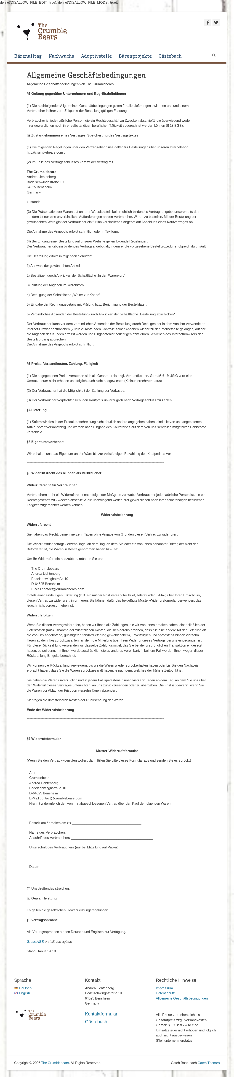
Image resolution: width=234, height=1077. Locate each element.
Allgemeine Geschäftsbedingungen (182, 998)
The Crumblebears (55, 1063)
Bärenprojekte (135, 56)
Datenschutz (165, 993)
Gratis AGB (35, 941)
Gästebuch (170, 56)
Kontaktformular (101, 1013)
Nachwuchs (61, 56)
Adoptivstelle (96, 56)
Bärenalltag (28, 56)
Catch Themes (209, 1063)
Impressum (164, 988)
